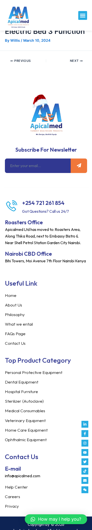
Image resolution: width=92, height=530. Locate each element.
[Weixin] (84, 489)
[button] (82, 15)
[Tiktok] (84, 471)
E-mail (13, 468)
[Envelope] (84, 480)
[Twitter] (84, 461)
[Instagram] (84, 443)
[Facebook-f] (84, 433)
